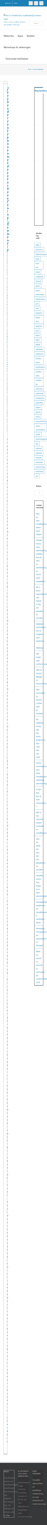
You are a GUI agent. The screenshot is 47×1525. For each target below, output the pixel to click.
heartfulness (40, 299)
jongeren (39, 313)
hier (8, 1515)
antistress (39, 249)
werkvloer (39, 462)
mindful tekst (38, 374)
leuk (37, 331)
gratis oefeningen (40, 292)
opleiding (39, 402)
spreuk (38, 412)
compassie (40, 276)
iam (37, 303)
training (38, 448)
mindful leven (38, 360)
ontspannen (40, 398)
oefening (39, 389)
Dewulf (38, 281)
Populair (38, 90)
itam (37, 308)
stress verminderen (40, 428)
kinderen (39, 326)
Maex (38, 335)
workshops (40, 471)
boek (37, 259)
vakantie (39, 453)
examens (7, 364)
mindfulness (40, 367)
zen (37, 476)
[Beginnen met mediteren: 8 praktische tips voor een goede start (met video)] (40, 128)
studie (38, 434)
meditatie (39, 349)
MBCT (38, 340)
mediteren (40, 354)
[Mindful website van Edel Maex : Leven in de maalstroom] (40, 97)
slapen (38, 407)
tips (37, 443)
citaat (38, 272)
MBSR (38, 344)
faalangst (7, 383)
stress (38, 416)
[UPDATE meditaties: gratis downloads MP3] (40, 165)
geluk (38, 286)
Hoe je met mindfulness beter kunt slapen (41, 524)
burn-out (38, 265)
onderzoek (40, 393)
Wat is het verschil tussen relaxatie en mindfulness (41, 822)
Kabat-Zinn (38, 319)
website (39, 457)
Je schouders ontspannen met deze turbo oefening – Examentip (8, 169)
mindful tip (38, 382)
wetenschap (40, 467)
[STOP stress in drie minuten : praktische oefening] (40, 203)
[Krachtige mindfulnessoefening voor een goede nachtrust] (40, 183)
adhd (37, 245)
